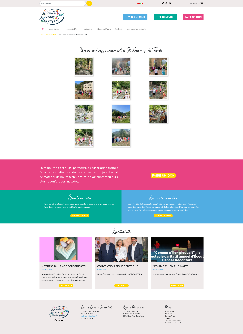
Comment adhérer (163, 216)
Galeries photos (51, 35)
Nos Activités (170, 311)
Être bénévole (165, 17)
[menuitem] (138, 3)
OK (89, 3)
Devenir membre (135, 17)
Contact (167, 318)
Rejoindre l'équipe (80, 216)
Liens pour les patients (173, 321)
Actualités (168, 314)
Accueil (41, 35)
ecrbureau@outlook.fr (89, 316)
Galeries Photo (170, 316)
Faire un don (193, 17)
